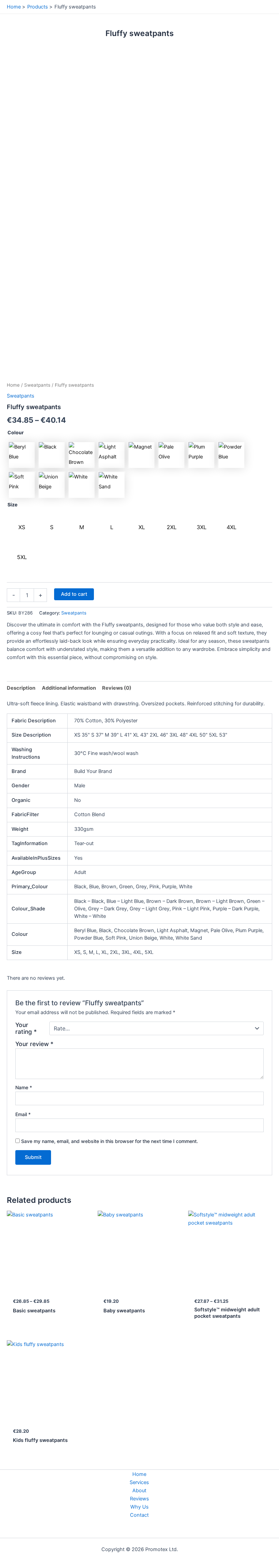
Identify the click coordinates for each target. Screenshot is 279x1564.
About (139, 1490)
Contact (139, 1515)
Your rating (26, 1028)
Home (13, 385)
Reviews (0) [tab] (116, 688)
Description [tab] (21, 688)
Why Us (139, 1507)
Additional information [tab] (69, 688)
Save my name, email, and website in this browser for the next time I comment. (109, 1141)
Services (139, 1482)
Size (12, 504)
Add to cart (74, 594)
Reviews (139, 1499)
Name (23, 1087)
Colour (15, 432)
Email (23, 1114)
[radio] (21, 455)
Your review (34, 1043)
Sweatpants (37, 385)
